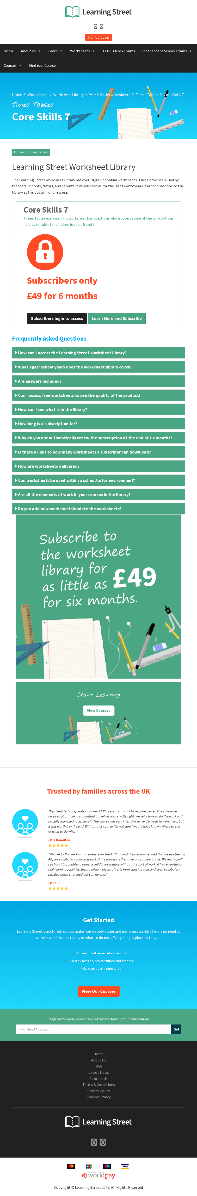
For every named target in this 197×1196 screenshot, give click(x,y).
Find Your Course (42, 65)
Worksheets (80, 51)
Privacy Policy (98, 1090)
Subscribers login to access (57, 318)
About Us (28, 51)
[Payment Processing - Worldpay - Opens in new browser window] (98, 1174)
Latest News (98, 1072)
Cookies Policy (99, 1096)
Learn (53, 51)
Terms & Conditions (98, 1084)
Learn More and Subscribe (117, 318)
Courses (10, 65)
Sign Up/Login (98, 37)
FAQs (98, 1066)
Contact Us (98, 1078)
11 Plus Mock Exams (118, 51)
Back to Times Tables (32, 152)
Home (9, 51)
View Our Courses (99, 991)
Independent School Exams (164, 51)
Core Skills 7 (45, 209)
